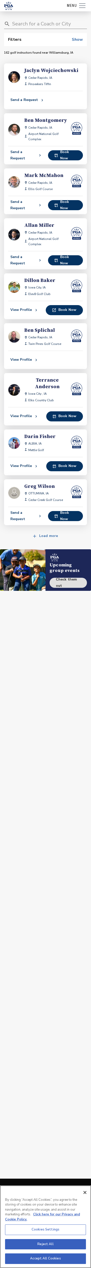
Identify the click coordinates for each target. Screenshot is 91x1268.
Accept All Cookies (45, 1258)
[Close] (84, 1192)
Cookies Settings (45, 1229)
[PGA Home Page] (8, 5)
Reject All (45, 1244)
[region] (45, 1226)
